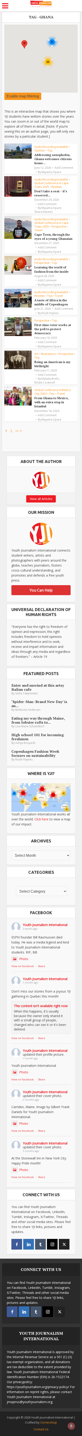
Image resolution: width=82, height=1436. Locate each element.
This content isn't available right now (41, 1006)
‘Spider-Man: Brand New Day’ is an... (39, 704)
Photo (23, 959)
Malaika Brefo (50, 379)
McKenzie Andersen (28, 709)
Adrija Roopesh (25, 743)
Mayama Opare (51, 172)
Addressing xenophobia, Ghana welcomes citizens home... (53, 159)
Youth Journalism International (45, 925)
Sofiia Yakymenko (26, 693)
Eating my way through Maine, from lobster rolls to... (38, 720)
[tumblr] (40, 1244)
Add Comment (63, 168)
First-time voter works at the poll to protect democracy (52, 329)
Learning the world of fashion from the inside (51, 269)
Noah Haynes (50, 313)
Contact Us (41, 1429)
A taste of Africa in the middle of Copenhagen (51, 302)
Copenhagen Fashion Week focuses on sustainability (35, 753)
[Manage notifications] (71, 1426)
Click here (41, 819)
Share (41, 966)
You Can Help (41, 590)
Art (36, 354)
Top (50, 150)
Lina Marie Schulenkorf (29, 726)
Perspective (59, 226)
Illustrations (48, 354)
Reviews (56, 187)
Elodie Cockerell (44, 382)
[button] (24, 44)
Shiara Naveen (43, 212)
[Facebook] (16, 1244)
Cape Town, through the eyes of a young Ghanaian (53, 237)
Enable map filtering (23, 96)
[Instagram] (52, 1244)
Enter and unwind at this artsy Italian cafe (37, 687)
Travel (38, 230)
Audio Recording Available (51, 147)
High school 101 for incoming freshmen (37, 737)
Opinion (39, 150)
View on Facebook (22, 966)
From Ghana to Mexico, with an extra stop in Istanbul (51, 402)
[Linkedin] (28, 1244)
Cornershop (48, 1422)
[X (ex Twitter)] (64, 1244)
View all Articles (41, 499)
